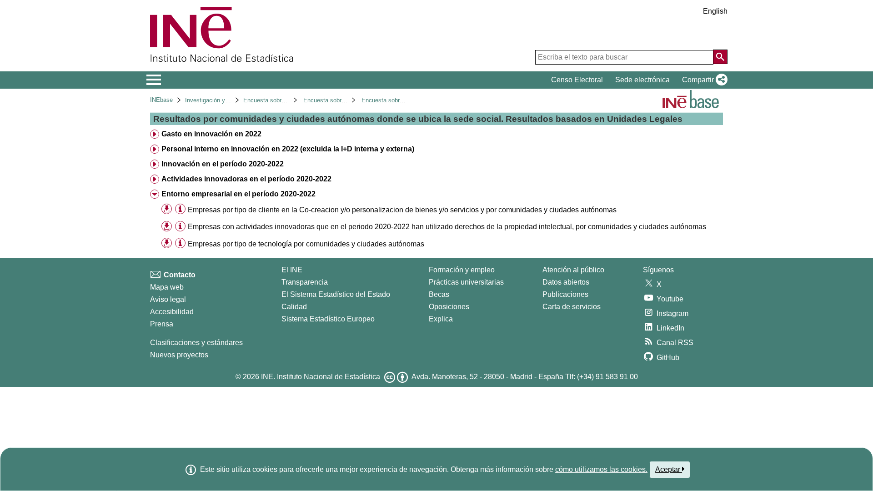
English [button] (715, 11)
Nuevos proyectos (179, 355)
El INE (291, 270)
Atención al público (573, 270)
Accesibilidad (172, 312)
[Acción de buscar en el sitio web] (720, 57)
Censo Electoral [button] (577, 80)
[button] (703, 80)
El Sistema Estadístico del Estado (335, 294)
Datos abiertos (565, 282)
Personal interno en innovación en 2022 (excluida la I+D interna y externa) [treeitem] (287, 149)
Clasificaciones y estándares (196, 342)
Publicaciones (565, 294)
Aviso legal (168, 299)
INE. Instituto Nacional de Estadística (320, 377)
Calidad (294, 307)
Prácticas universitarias (466, 282)
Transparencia (304, 282)
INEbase (161, 99)
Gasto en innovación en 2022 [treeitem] (211, 134)
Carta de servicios (571, 307)
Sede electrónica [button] (642, 80)
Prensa (161, 324)
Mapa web (167, 287)
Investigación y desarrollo (218, 100)
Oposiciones (449, 307)
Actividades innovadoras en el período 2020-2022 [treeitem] (246, 179)
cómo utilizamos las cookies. (601, 469)
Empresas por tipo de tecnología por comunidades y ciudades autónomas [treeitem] (306, 244)
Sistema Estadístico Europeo (328, 319)
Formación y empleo (462, 270)
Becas (439, 294)
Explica (441, 319)
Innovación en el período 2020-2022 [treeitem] (222, 164)
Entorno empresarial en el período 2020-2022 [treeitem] (238, 194)
